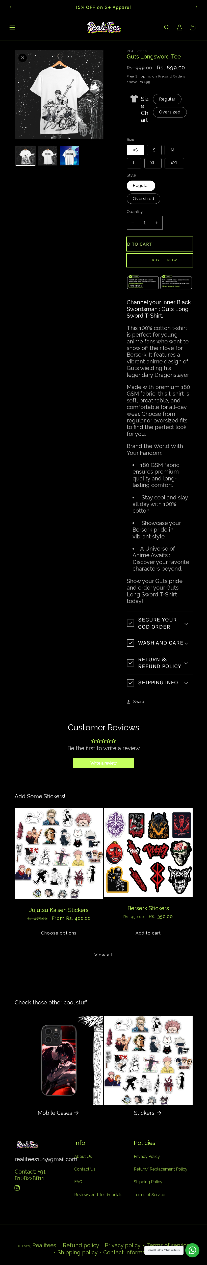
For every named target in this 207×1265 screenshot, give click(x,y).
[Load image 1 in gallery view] (25, 155)
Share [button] (138, 701)
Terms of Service (149, 1194)
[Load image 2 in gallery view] (47, 155)
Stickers (144, 1113)
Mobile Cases (55, 1113)
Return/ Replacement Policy (160, 1169)
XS (135, 150)
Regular (167, 99)
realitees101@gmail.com (46, 1159)
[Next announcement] (196, 7)
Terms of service (168, 1245)
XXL (174, 163)
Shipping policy (78, 1252)
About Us (83, 1156)
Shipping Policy (148, 1181)
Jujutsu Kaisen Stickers (58, 909)
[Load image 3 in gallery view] (69, 155)
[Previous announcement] (10, 7)
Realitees (44, 1245)
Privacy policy (123, 1245)
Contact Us (84, 1169)
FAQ (78, 1181)
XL (153, 163)
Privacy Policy (147, 1156)
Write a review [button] (103, 763)
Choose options (58, 933)
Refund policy (81, 1245)
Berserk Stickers (148, 908)
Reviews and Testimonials (98, 1194)
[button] (12, 27)
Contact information (129, 1252)
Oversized (169, 112)
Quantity (135, 211)
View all (103, 954)
